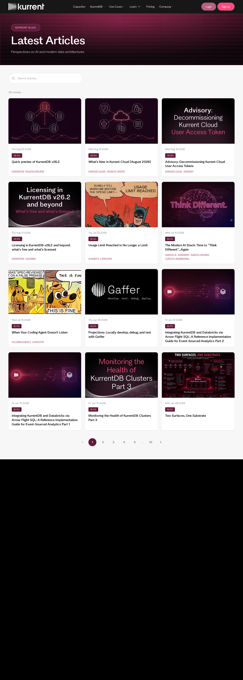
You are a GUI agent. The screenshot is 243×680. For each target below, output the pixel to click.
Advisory (188, 171)
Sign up (226, 6)
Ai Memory (183, 255)
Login (209, 6)
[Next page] (160, 442)
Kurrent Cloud (96, 171)
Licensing (30, 258)
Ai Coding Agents (21, 342)
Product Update (116, 171)
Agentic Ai (170, 255)
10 (150, 442)
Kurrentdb (18, 171)
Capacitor (79, 6)
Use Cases (115, 6)
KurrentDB (96, 6)
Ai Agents (93, 258)
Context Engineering (177, 258)
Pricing (150, 6)
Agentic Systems (200, 255)
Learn (133, 6)
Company (165, 6)
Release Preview (34, 171)
